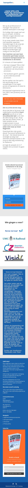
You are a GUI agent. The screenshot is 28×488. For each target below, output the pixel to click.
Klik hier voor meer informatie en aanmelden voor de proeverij (13, 101)
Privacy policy (7, 423)
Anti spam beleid (8, 419)
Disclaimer (6, 421)
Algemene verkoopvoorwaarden (12, 417)
